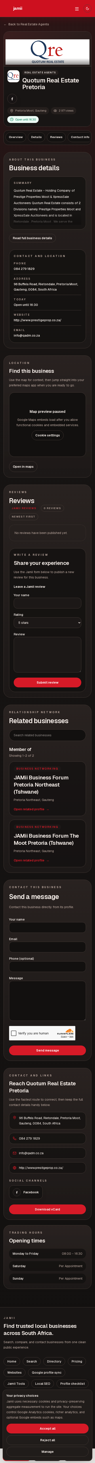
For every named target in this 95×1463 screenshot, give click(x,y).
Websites (14, 1373)
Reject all (47, 1440)
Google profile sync (46, 1373)
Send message (47, 1050)
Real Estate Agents (40, 72)
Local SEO (42, 1384)
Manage (48, 1452)
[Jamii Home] (18, 8)
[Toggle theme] (87, 8)
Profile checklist (72, 1384)
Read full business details (32, 238)
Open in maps (23, 467)
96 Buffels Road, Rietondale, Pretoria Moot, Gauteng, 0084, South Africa (46, 286)
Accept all (47, 1429)
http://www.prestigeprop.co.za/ (37, 320)
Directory (54, 1361)
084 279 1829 (24, 269)
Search (32, 1361)
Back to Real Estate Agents (26, 24)
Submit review (48, 682)
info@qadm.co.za (27, 335)
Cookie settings (47, 435)
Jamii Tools (16, 1384)
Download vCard (47, 1209)
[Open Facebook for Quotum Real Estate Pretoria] (12, 99)
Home (11, 1361)
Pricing (77, 1361)
